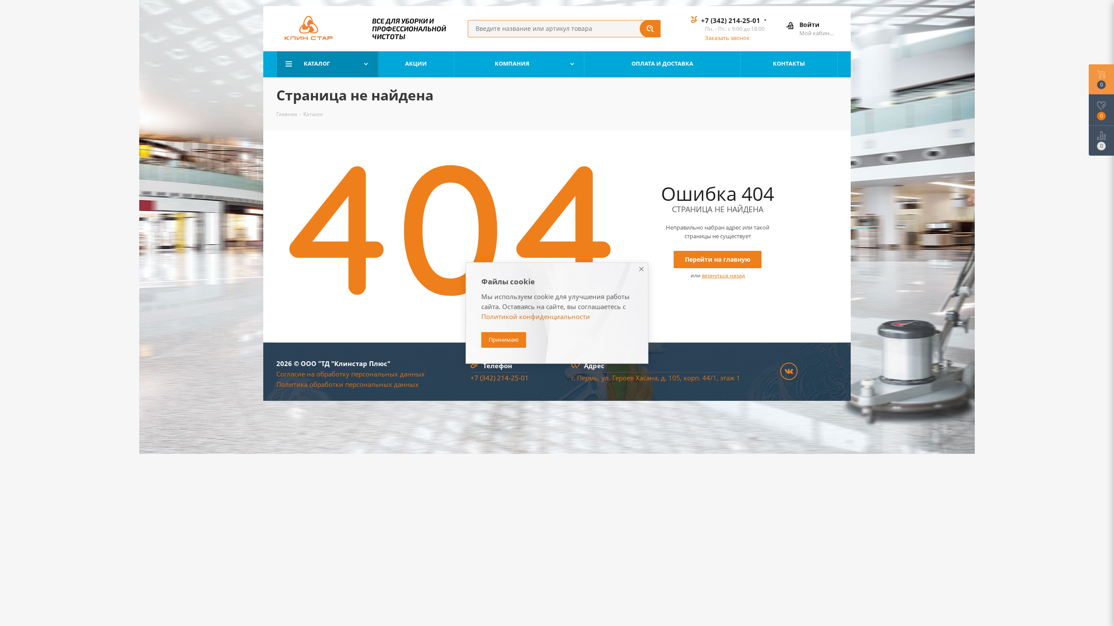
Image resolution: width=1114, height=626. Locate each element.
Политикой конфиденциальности (535, 317)
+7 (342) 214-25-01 (730, 20)
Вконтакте (789, 371)
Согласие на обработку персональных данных (350, 374)
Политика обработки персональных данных (347, 384)
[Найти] (650, 28)
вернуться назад (723, 275)
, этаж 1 (728, 377)
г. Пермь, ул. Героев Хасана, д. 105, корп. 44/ (642, 377)
